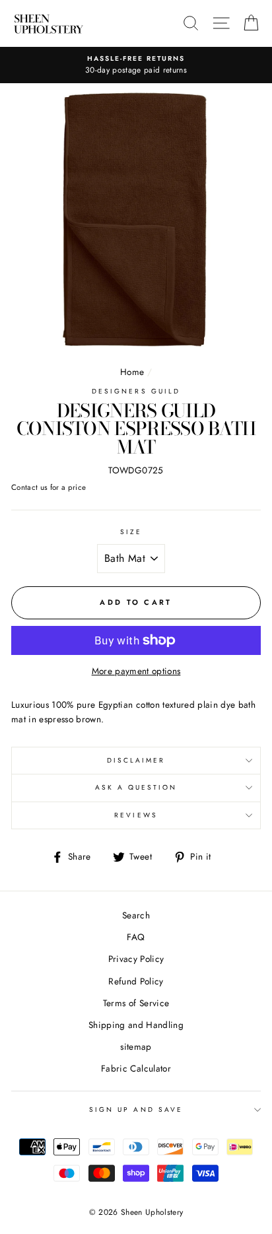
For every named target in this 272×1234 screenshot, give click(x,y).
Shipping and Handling (136, 1024)
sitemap (135, 1046)
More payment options (136, 670)
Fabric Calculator (136, 1068)
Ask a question (136, 787)
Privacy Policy (136, 958)
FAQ (136, 936)
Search (136, 915)
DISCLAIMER (136, 760)
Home (132, 371)
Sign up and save (136, 1109)
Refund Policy (135, 981)
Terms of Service (136, 1003)
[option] (136, 65)
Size (131, 532)
